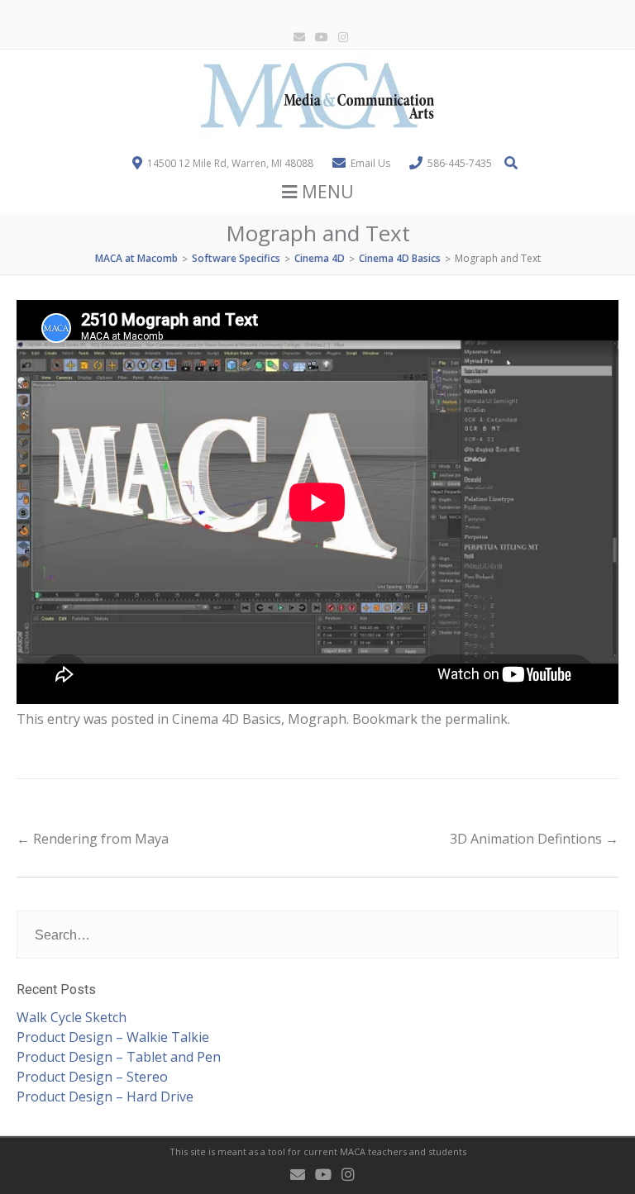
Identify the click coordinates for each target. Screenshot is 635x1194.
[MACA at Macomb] (317, 136)
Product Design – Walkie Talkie (113, 1037)
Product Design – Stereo (92, 1077)
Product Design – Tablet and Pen (119, 1057)
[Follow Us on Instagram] (340, 38)
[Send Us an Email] (296, 38)
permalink (476, 719)
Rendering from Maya (93, 839)
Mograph (317, 719)
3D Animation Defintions (534, 839)
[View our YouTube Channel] (318, 38)
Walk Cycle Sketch (72, 1017)
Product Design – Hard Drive (105, 1096)
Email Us (370, 163)
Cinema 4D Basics (226, 719)
